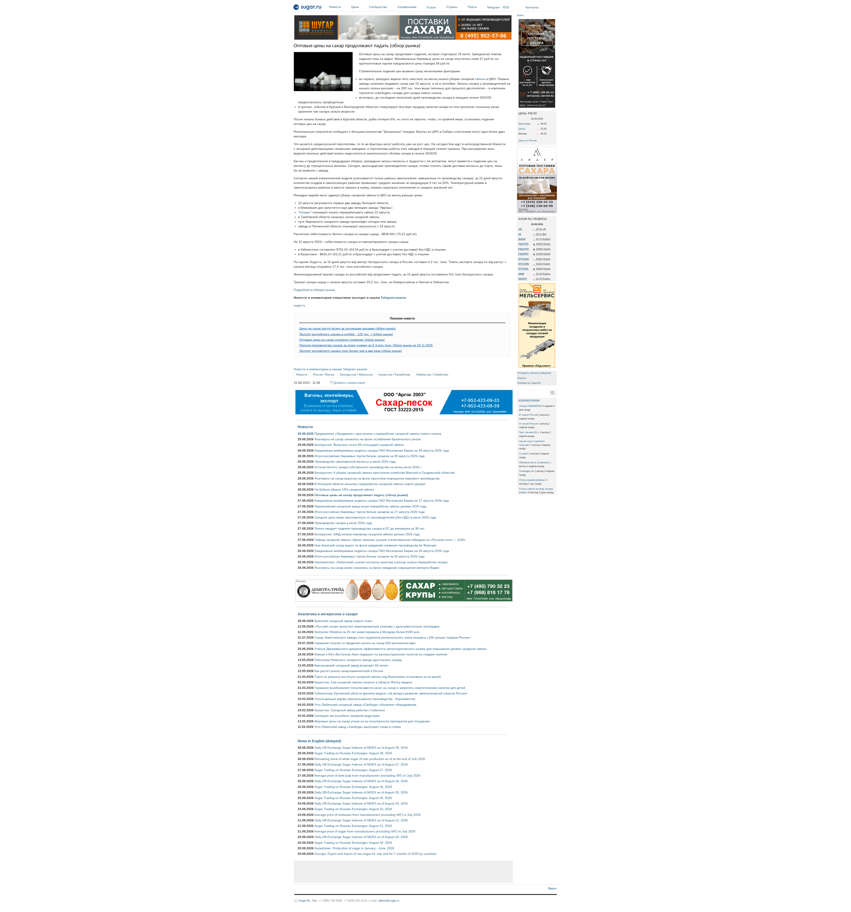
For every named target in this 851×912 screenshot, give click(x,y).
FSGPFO (523, 254)
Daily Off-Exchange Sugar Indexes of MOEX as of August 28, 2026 (361, 747)
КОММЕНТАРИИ (529, 400)
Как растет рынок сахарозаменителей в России (348, 671)
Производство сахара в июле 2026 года (343, 523)
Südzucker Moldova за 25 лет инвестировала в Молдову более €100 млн (367, 632)
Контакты (532, 7)
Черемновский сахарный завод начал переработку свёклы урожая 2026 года (370, 506)
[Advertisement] (403, 872)
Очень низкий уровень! (532, 480)
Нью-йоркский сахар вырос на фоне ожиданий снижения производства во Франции (375, 545)
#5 (519, 234)
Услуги (431, 7)
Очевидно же (526, 471)
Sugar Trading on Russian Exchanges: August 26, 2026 (353, 787)
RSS (506, 7)
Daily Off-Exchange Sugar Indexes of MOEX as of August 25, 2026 (361, 792)
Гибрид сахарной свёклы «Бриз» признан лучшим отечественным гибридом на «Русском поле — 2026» (390, 540)
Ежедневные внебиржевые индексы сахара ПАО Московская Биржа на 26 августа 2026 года (381, 551)
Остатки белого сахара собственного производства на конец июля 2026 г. (368, 467)
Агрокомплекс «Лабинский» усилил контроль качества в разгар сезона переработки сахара (380, 562)
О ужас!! (524, 453)
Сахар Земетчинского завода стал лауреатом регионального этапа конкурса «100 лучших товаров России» (392, 637)
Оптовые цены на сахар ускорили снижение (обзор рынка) (342, 339)
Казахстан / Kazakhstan (394, 374)
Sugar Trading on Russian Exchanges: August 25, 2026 (353, 798)
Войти (520, 15)
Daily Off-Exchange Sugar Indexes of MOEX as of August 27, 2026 (361, 764)
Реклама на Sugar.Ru (529, 383)
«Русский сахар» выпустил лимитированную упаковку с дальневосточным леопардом (376, 626)
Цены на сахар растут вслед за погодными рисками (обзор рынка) (347, 328)
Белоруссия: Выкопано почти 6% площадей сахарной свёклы (359, 444)
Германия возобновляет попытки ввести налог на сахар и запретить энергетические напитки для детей (389, 688)
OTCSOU (523, 259)
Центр (521, 128)
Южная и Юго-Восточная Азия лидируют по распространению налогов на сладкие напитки (380, 654)
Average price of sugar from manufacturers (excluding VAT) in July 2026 (364, 831)
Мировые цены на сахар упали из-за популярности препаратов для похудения (372, 721)
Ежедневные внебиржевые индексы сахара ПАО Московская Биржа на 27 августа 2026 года (381, 500)
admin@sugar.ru (388, 900)
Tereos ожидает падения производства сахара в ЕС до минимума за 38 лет (369, 528)
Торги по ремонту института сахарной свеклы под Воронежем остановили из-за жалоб (377, 676)
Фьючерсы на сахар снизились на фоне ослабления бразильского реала (367, 439)
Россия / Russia (323, 374)
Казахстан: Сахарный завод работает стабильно (349, 710)
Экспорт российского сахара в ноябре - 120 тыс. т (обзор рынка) (346, 334)
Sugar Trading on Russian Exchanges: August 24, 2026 (353, 809)
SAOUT (522, 278)
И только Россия (528, 414)
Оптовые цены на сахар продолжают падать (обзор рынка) (361, 495)
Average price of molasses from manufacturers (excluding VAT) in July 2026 (367, 815)
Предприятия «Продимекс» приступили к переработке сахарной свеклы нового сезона (377, 433)
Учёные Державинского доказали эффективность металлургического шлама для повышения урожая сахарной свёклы (400, 649)
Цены (355, 6)
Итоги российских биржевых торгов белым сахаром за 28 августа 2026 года (369, 456)
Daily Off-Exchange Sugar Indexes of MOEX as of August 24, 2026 (361, 803)
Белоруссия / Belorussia (356, 374)
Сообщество (378, 6)
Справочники (406, 6)
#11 (520, 229)
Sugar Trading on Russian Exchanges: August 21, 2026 (353, 826)
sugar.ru (299, 305)
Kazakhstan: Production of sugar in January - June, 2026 (354, 848)
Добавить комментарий (349, 382)
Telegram (493, 7)
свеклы (480, 79)
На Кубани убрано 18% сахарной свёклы (344, 489)
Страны (451, 6)
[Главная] (307, 8)
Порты (472, 6)
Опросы (521, 378)
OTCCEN (523, 264)
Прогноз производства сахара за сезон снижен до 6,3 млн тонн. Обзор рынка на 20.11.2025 (366, 345)
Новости (335, 6)
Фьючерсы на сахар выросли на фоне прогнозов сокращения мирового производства (377, 478)
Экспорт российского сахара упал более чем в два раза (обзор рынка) (350, 351)
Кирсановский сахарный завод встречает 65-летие (351, 665)
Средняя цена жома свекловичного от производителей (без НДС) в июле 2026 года (375, 517)
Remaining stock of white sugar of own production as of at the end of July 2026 (369, 759)
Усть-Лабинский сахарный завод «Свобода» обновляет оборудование (365, 704)
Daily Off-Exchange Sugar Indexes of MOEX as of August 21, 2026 (361, 820)
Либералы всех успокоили (534, 462)
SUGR (521, 239)
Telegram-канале (393, 297)
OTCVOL (523, 268)
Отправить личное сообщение (534, 373)
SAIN (521, 274)
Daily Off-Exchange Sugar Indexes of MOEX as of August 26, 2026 (361, 781)
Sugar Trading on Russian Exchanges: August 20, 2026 (353, 842)
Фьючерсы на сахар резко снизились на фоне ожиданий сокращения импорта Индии (376, 567)
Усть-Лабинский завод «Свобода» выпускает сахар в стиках (357, 727)
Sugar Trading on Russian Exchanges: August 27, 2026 (353, 770)
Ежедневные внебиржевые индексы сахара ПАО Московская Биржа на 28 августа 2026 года (381, 450)
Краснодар (524, 123)
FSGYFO (523, 244)
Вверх (552, 888)
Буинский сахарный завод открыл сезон (343, 621)
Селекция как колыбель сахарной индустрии (346, 715)
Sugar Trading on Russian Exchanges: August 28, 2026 (353, 753)
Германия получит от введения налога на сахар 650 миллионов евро (365, 643)
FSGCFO (523, 249)
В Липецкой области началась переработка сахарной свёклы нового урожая (370, 484)
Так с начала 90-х (529, 432)
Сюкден (304, 212)
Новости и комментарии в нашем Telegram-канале (330, 369)
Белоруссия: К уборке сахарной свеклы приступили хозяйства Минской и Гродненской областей (384, 472)
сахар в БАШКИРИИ (530, 406)
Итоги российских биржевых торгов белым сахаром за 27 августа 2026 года (369, 512)
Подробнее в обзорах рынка (314, 290)
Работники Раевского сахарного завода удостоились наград (358, 660)
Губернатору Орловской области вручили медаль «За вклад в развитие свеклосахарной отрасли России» (391, 693)
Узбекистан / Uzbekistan (432, 374)
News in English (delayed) (319, 741)
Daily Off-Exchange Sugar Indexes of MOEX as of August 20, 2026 (361, 837)
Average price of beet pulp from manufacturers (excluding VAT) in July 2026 (367, 775)
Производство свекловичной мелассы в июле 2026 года (355, 461)
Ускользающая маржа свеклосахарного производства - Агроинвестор (364, 699)
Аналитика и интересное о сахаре (328, 614)
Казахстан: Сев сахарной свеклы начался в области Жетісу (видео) (363, 682)
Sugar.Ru (304, 900)
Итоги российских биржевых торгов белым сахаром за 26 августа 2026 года (369, 556)
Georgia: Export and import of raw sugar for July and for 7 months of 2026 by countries (375, 853)
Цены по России (527, 140)
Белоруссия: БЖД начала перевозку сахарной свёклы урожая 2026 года (367, 534)
